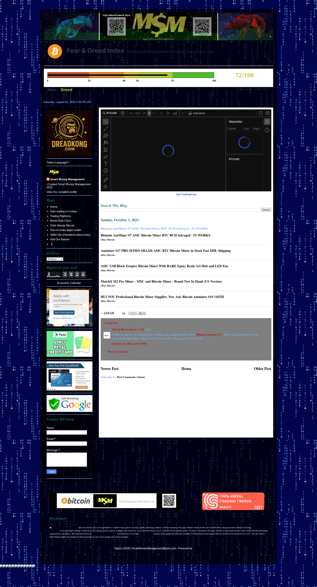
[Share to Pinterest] (144, 313)
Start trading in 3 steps (63, 211)
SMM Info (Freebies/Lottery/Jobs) (70, 234)
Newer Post (110, 368)
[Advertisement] (186, 410)
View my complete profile (62, 191)
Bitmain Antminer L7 (209, 334)
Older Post (262, 368)
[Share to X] (137, 313)
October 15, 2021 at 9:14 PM (129, 344)
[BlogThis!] (134, 313)
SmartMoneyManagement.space (104, 534)
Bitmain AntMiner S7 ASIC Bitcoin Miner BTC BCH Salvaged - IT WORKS (155, 235)
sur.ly (207, 507)
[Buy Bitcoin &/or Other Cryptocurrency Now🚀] (115, 508)
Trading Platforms (60, 216)
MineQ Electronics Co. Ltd (128, 329)
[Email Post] (123, 313)
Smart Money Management (67, 179)
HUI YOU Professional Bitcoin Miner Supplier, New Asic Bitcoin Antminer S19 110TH (162, 296)
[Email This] (130, 313)
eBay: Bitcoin (108, 239)
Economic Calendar (69, 282)
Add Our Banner (60, 239)
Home (186, 368)
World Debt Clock (60, 220)
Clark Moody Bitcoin (62, 225)
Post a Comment (118, 351)
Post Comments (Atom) (131, 377)
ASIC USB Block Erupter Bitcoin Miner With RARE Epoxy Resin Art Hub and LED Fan (164, 266)
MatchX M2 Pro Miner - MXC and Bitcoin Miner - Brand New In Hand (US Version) (161, 281)
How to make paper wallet (65, 230)
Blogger (197, 548)
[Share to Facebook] (141, 313)
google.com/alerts (146, 534)
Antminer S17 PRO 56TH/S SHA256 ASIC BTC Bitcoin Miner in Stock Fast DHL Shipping (166, 250)
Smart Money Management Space (65, 528)
